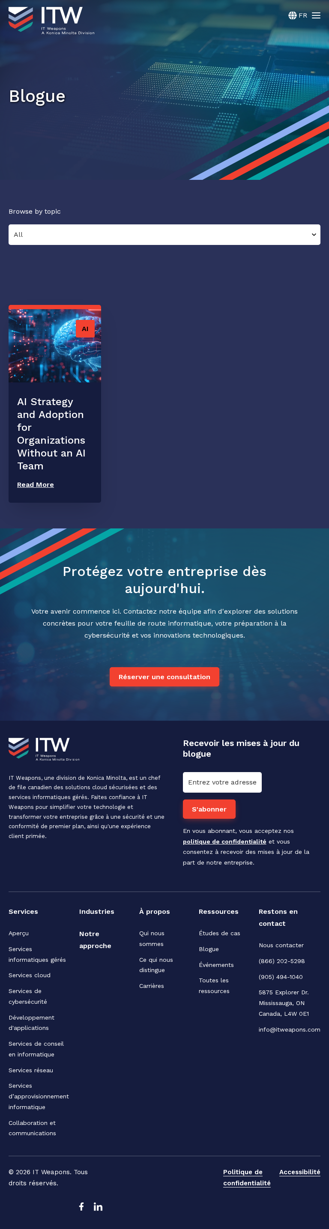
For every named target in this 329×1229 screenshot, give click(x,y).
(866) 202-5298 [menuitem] (282, 961)
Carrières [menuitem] (151, 985)
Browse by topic (35, 211)
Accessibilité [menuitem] (299, 1172)
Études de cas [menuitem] (219, 933)
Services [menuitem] (23, 911)
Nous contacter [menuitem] (281, 945)
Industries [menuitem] (96, 911)
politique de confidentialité (224, 841)
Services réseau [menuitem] (31, 1070)
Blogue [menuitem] (209, 949)
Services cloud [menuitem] (30, 975)
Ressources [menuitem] (219, 911)
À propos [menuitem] (154, 911)
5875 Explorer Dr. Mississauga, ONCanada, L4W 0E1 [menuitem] (285, 1003)
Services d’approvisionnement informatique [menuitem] (39, 1096)
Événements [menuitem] (216, 964)
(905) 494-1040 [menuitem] (281, 976)
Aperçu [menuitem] (19, 933)
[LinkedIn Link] (98, 1209)
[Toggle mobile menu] (316, 15)
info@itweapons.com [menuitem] (289, 1029)
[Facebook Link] (81, 1209)
